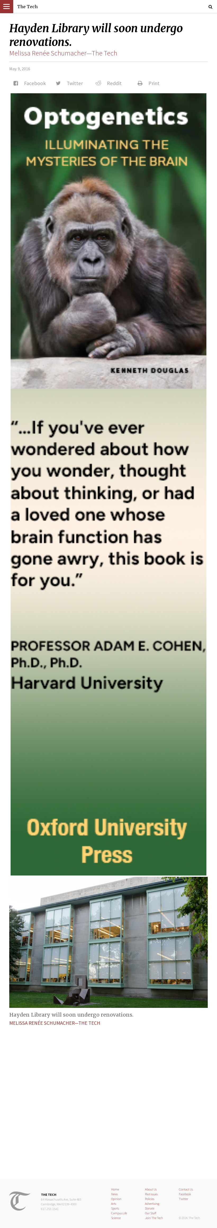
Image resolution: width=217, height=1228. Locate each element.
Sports (115, 1208)
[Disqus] (108, 1098)
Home (115, 1189)
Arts (113, 1204)
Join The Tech (154, 1218)
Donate (149, 1208)
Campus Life (119, 1213)
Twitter (183, 1199)
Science (116, 1218)
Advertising (152, 1204)
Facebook (185, 1194)
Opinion (116, 1199)
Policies (149, 1199)
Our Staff (150, 1213)
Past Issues (151, 1194)
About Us (151, 1189)
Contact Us (186, 1189)
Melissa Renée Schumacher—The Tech (63, 53)
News (114, 1194)
